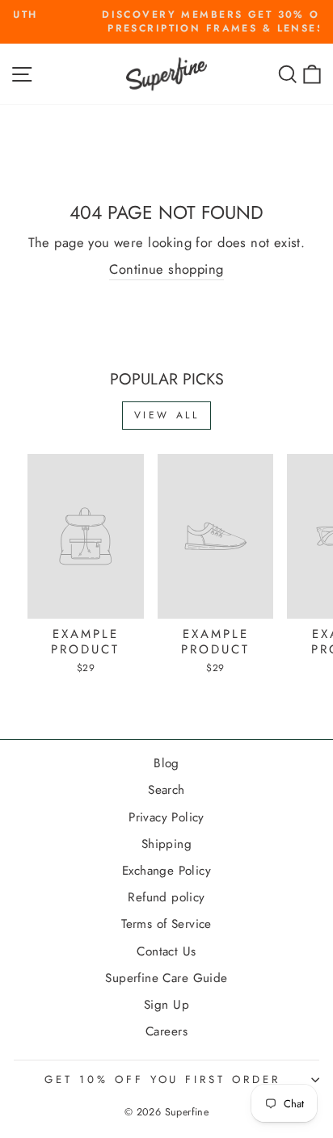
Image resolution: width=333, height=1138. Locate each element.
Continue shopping (166, 269)
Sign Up (166, 1005)
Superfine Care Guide (166, 978)
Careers (166, 1031)
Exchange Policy (166, 871)
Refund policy (166, 897)
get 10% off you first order (162, 1079)
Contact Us (166, 951)
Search (166, 790)
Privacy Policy (166, 817)
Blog (166, 763)
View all (167, 415)
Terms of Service (166, 924)
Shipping (166, 844)
